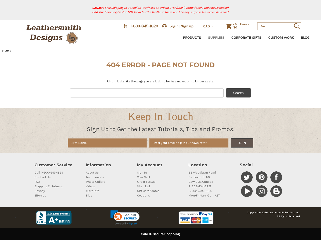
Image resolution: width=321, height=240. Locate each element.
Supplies (216, 37)
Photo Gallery (95, 182)
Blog (305, 37)
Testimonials (95, 177)
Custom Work (281, 37)
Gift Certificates (148, 191)
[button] (125, 217)
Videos (90, 186)
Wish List (143, 186)
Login (173, 26)
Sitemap (40, 195)
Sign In (142, 172)
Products (192, 37)
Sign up (187, 26)
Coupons (143, 195)
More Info (92, 191)
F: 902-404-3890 (200, 191)
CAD (207, 26)
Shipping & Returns (49, 186)
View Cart (143, 177)
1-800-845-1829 (144, 26)
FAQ (37, 182)
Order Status (146, 182)
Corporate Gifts (246, 37)
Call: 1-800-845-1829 (49, 172)
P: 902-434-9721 (199, 186)
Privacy (40, 191)
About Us (92, 172)
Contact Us (43, 177)
